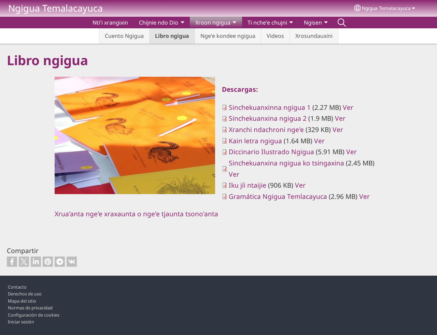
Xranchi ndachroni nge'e (266, 129)
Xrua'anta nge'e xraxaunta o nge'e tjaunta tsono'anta (136, 213)
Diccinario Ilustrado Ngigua (271, 151)
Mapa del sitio (22, 301)
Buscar (342, 22)
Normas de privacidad (30, 308)
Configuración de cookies (33, 315)
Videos (275, 36)
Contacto (17, 287)
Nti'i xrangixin (110, 22)
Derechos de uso (25, 294)
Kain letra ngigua (255, 140)
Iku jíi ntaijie (247, 185)
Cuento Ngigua (124, 36)
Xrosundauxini (314, 36)
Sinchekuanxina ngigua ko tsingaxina (286, 163)
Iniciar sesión (21, 322)
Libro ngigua (172, 36)
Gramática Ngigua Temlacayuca (278, 196)
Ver (348, 107)
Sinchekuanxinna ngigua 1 (270, 107)
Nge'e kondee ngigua (227, 36)
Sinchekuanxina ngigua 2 (268, 118)
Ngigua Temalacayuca (55, 8)
